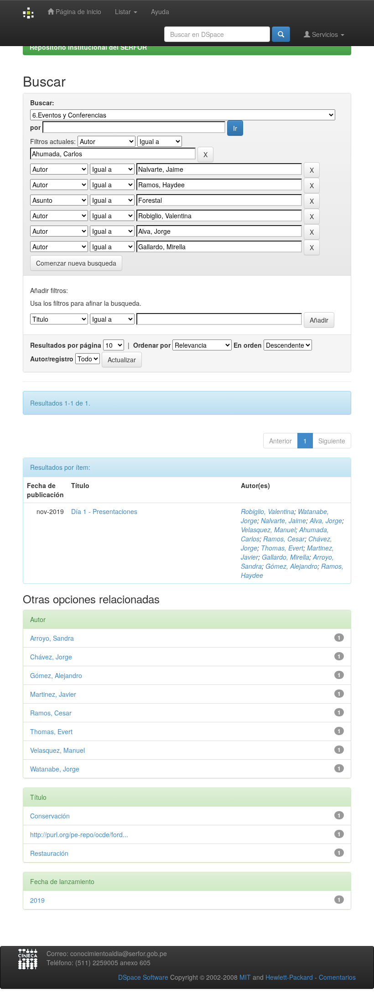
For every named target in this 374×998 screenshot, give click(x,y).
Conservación (50, 815)
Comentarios (337, 977)
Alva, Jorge (326, 520)
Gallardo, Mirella (285, 556)
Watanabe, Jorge (54, 768)
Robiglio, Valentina (267, 511)
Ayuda (160, 11)
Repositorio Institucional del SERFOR (88, 46)
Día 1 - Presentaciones (104, 511)
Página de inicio (77, 11)
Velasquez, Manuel (268, 529)
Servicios (325, 34)
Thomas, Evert (282, 547)
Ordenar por (152, 345)
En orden (248, 345)
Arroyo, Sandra (52, 638)
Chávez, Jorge (51, 656)
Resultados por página (65, 345)
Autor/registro (51, 358)
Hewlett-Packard (289, 977)
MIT (245, 977)
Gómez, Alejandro (291, 566)
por (35, 127)
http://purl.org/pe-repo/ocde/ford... (79, 834)
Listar (124, 11)
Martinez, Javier (53, 694)
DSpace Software (143, 977)
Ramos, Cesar (284, 538)
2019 (37, 900)
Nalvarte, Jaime (283, 520)
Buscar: (42, 102)
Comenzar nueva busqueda (76, 263)
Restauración (49, 853)
